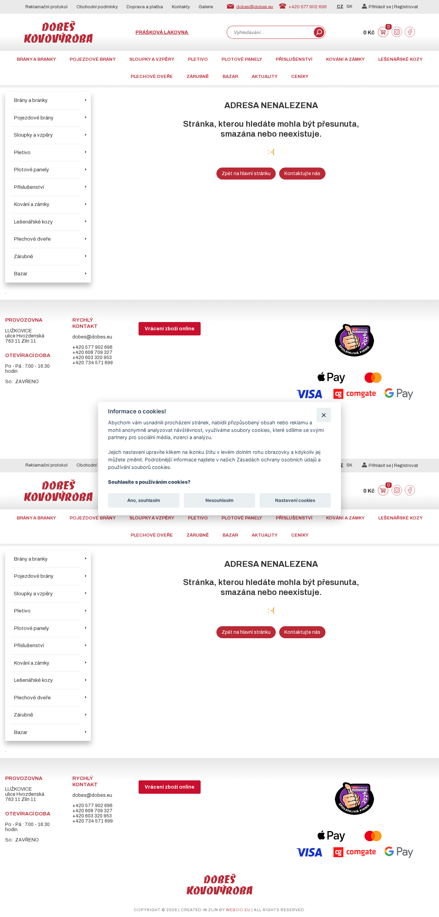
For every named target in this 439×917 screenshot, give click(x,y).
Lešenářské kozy (400, 59)
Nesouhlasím (219, 500)
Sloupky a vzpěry (151, 59)
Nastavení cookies (295, 500)
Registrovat (406, 6)
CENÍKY (299, 76)
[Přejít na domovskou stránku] (58, 41)
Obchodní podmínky (97, 6)
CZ (340, 6)
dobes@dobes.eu (254, 6)
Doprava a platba (145, 6)
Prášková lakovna (162, 32)
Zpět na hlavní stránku (246, 173)
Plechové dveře (152, 76)
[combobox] (269, 32)
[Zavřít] (324, 415)
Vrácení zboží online (169, 328)
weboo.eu (238, 910)
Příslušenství (294, 59)
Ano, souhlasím (143, 500)
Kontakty (181, 6)
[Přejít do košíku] (383, 35)
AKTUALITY (264, 76)
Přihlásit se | (381, 6)
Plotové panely (242, 59)
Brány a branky (36, 59)
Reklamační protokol (46, 6)
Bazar (230, 76)
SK (349, 6)
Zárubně (198, 76)
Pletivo (198, 59)
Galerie (206, 6)
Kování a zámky (345, 59)
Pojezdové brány (93, 59)
